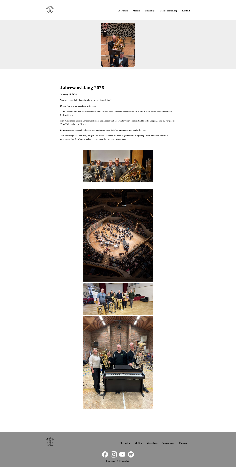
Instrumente (168, 443)
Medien (136, 10)
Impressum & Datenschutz (118, 461)
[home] (50, 10)
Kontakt (186, 10)
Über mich (123, 10)
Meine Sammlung (168, 10)
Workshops (150, 10)
